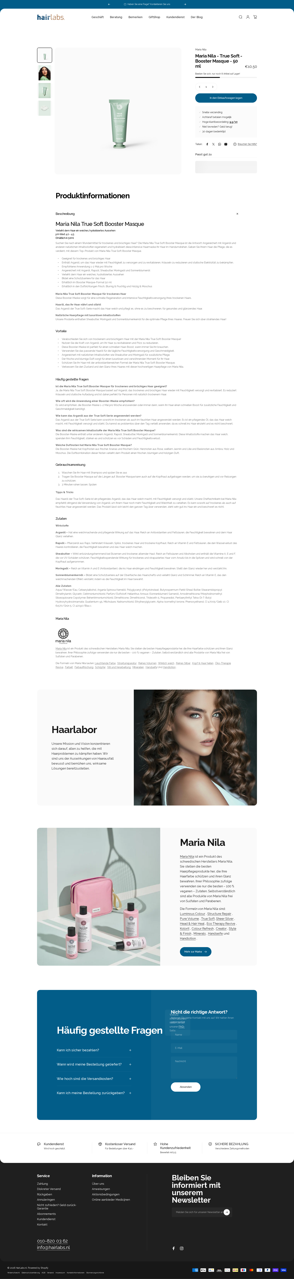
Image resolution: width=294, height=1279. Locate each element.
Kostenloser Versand (120, 1144)
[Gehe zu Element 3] (44, 90)
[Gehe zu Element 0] (44, 55)
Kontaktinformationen (75, 1273)
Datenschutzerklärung (31, 1273)
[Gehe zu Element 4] (44, 108)
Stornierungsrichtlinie (95, 1273)
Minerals (200, 934)
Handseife (151, 667)
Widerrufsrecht (13, 1273)
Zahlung (42, 1183)
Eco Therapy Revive (221, 924)
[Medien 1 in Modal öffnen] (118, 111)
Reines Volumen (147, 663)
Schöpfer (100, 667)
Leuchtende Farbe (105, 663)
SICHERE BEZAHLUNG (231, 1144)
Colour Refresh (203, 929)
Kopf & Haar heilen (202, 663)
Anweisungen (101, 1189)
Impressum (60, 1273)
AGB (43, 1273)
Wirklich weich (166, 663)
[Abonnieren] (227, 1212)
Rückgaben (44, 1194)
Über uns (98, 1183)
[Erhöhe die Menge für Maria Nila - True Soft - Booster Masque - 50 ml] (213, 87)
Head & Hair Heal (192, 924)
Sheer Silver (225, 919)
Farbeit (69, 667)
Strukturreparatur (127, 663)
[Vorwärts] (185, 4)
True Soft (208, 919)
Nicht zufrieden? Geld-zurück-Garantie (56, 1206)
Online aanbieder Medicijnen (111, 1199)
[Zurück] (109, 4)
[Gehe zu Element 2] (44, 72)
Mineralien (138, 667)
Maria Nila (200, 49)
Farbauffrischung (84, 667)
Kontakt (42, 1224)
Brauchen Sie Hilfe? (247, 144)
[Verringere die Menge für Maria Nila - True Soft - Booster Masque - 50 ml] (198, 87)
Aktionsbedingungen (105, 1194)
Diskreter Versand (49, 1189)
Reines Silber (183, 663)
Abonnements (46, 1213)
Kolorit (184, 929)
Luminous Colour (192, 914)
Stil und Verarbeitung (119, 667)
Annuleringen (46, 1199)
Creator (221, 929)
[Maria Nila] (147, 636)
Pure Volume (189, 919)
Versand (50, 1273)
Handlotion (169, 667)
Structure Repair (219, 914)
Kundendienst (54, 1144)
